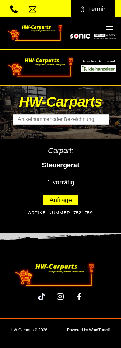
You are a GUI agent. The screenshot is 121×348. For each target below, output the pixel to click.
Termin (97, 8)
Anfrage (60, 199)
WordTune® (99, 330)
